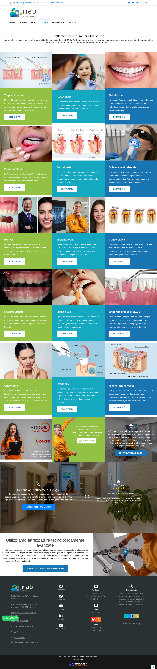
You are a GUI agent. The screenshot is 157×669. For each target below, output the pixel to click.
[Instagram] (141, 3)
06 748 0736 (17, 3)
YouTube (60, 609)
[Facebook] (128, 3)
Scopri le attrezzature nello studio (45, 568)
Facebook (61, 590)
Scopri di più (15, 117)
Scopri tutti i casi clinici (131, 453)
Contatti (72, 22)
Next (89, 496)
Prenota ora (87, 441)
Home (12, 22)
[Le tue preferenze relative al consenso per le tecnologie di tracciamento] (153, 667)
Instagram (61, 599)
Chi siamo (23, 22)
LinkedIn (61, 619)
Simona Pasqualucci (118, 485)
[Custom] (145, 3)
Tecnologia (57, 22)
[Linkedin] (137, 3)
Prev (86, 496)
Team (33, 22)
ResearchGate (60, 629)
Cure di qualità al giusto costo (130, 431)
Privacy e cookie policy (131, 624)
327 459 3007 (31, 3)
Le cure (43, 22)
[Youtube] (133, 3)
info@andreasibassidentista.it (52, 3)
